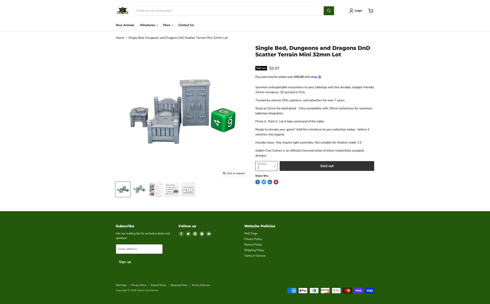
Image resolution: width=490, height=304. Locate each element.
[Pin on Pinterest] (276, 182)
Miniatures (148, 25)
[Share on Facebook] (257, 182)
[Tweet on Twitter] (263, 182)
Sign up (125, 262)
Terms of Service (254, 256)
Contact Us (186, 25)
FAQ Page (250, 233)
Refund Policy (253, 244)
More (167, 25)
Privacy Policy (253, 239)
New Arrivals (125, 25)
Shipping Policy (254, 250)
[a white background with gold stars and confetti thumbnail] (188, 189)
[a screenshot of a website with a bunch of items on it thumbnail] (155, 189)
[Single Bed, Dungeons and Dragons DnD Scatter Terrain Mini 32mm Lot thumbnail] (123, 189)
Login (358, 10)
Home (120, 38)
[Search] (329, 10)
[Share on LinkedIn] (270, 182)
